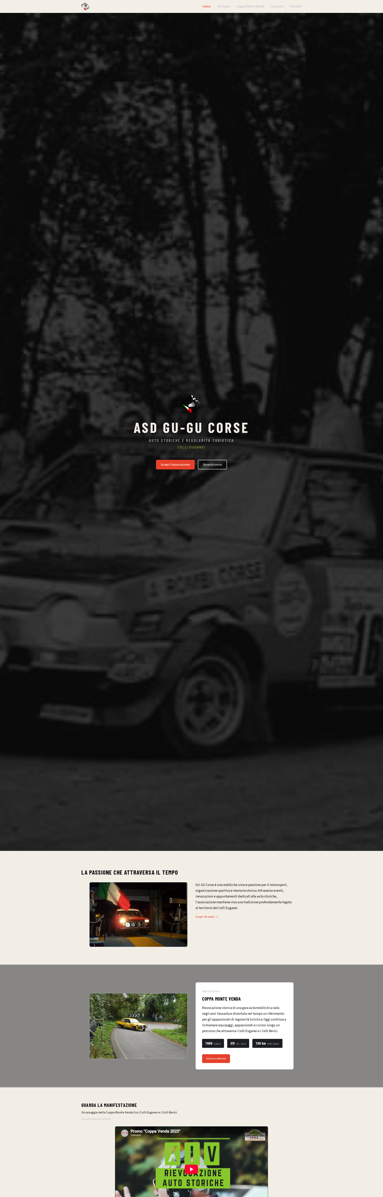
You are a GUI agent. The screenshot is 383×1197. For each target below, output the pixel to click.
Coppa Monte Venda (250, 6)
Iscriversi (277, 6)
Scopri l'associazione (175, 464)
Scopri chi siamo (205, 917)
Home (207, 6)
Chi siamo (223, 6)
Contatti (296, 6)
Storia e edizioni (216, 1059)
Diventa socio (212, 464)
